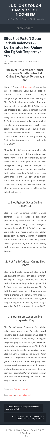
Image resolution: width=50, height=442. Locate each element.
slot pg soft (26, 87)
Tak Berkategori (21, 389)
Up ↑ (26, 436)
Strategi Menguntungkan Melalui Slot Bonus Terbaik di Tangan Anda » (28, 417)
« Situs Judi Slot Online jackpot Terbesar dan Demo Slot (23, 408)
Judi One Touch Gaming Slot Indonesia (25, 10)
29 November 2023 (13, 61)
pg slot (11, 395)
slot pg (18, 395)
